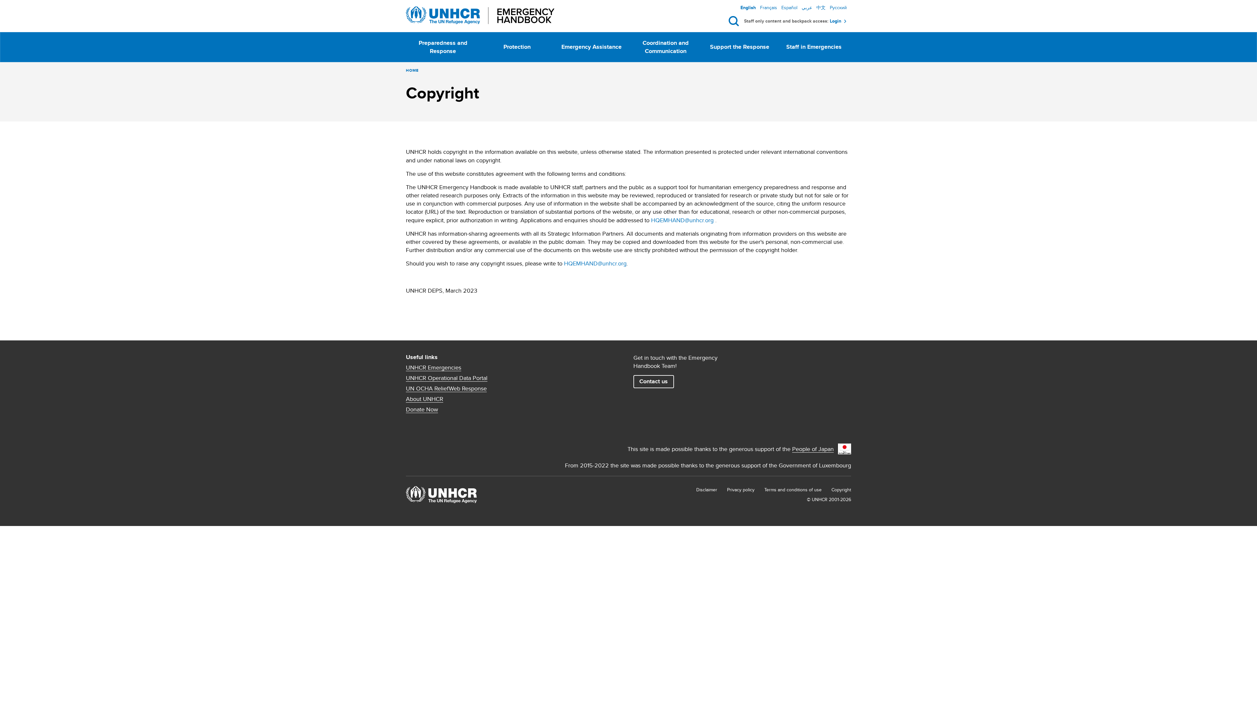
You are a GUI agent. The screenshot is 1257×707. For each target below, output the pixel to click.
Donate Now (422, 409)
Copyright (841, 489)
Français (768, 7)
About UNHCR (424, 399)
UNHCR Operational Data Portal (446, 378)
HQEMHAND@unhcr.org (682, 220)
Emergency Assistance (591, 47)
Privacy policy (741, 489)
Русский (838, 7)
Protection (517, 47)
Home (412, 70)
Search (735, 21)
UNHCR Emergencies (433, 367)
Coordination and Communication (666, 47)
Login (835, 21)
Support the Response (739, 47)
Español (789, 7)
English (748, 7)
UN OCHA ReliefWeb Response (446, 388)
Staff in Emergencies (814, 47)
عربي (807, 7)
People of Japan (813, 449)
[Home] (480, 15)
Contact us (653, 381)
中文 (821, 7)
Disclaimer (706, 489)
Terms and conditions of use (793, 489)
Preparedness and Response (443, 47)
